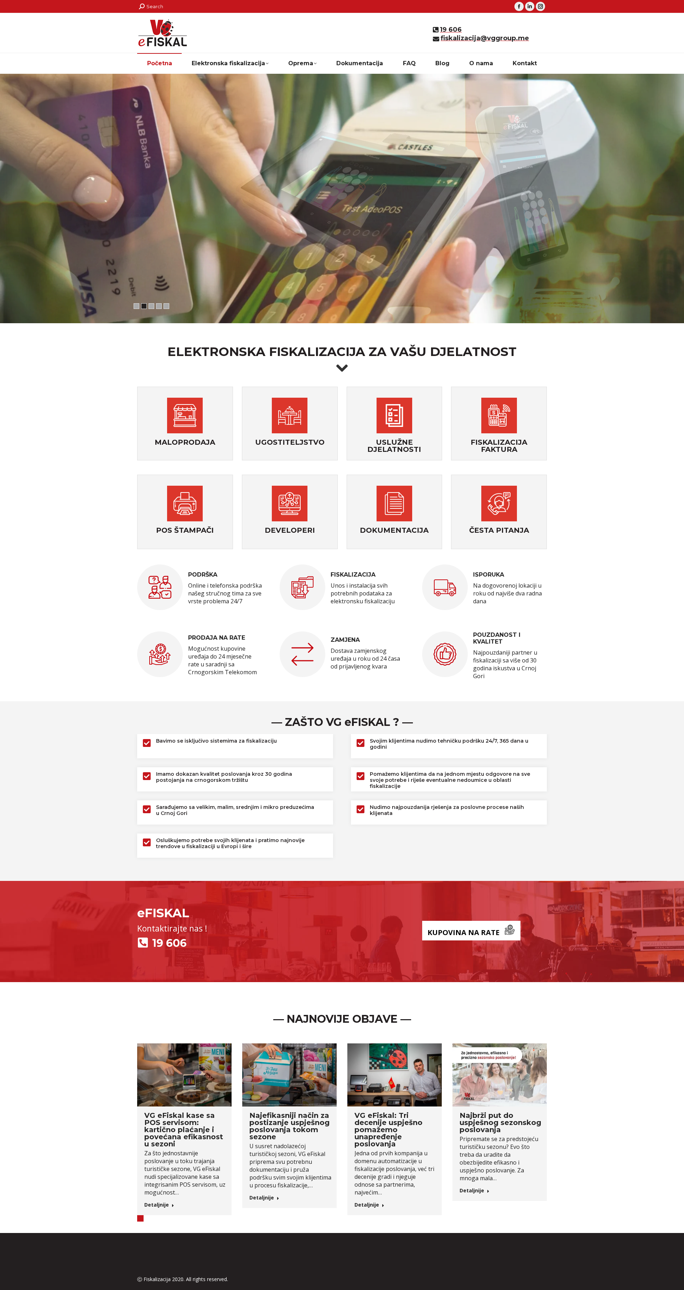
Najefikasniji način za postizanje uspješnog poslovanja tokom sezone (289, 1126)
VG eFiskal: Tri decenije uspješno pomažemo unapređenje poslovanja (388, 1129)
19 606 (169, 943)
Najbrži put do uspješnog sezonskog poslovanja (500, 1122)
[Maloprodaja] (185, 416)
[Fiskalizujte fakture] (499, 416)
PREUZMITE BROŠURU (169, 245)
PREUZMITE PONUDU (254, 245)
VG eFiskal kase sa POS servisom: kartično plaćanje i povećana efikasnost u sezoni (183, 1129)
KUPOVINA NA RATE (463, 932)
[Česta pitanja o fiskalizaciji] (499, 504)
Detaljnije (156, 1205)
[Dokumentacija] (394, 504)
